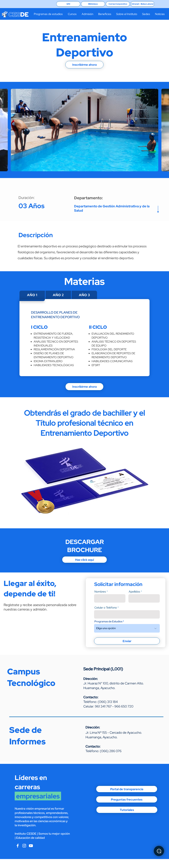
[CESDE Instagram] (30, 845)
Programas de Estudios (108, 621)
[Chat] (159, 851)
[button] (48, 14)
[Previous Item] (8, 130)
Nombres (100, 591)
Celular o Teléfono (105, 607)
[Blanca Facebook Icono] (17, 845)
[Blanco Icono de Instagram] (24, 845)
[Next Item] (161, 130)
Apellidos (134, 591)
